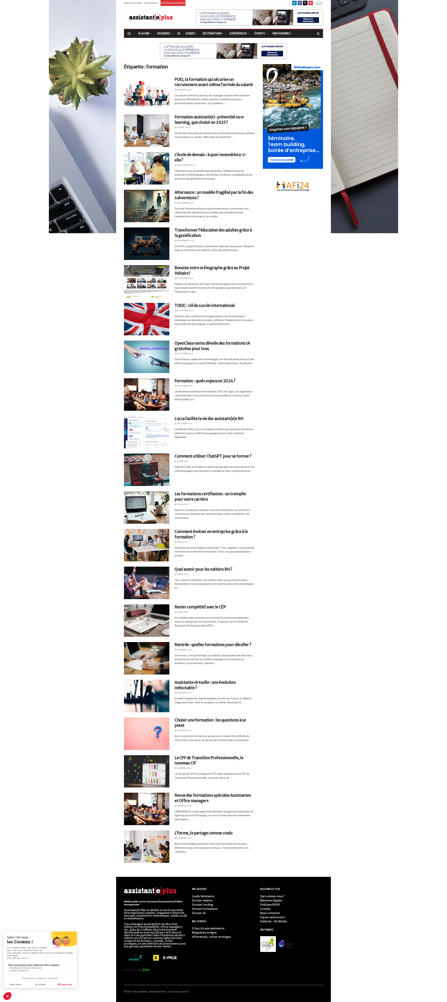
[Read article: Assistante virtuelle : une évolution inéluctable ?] (146, 696)
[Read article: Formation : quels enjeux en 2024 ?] (146, 394)
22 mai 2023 (182, 461)
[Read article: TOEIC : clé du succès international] (146, 319)
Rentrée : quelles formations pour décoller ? (213, 644)
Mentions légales (271, 900)
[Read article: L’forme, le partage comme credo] (146, 846)
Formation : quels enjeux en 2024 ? (205, 380)
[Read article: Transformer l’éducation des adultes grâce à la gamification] (146, 243)
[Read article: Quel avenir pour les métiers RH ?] (146, 583)
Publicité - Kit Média (273, 921)
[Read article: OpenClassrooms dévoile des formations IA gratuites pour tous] (146, 357)
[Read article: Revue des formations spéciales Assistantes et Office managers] (146, 809)
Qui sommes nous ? (272, 896)
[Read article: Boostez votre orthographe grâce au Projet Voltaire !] (146, 281)
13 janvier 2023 (184, 650)
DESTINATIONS (212, 33)
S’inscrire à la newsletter (172, 3)
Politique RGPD (270, 904)
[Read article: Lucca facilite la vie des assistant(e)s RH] (146, 432)
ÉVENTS (260, 33)
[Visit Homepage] (148, 17)
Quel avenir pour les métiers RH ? (203, 569)
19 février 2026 (184, 90)
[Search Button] (318, 33)
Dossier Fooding (202, 904)
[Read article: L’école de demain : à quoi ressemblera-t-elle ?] (146, 168)
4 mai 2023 (181, 542)
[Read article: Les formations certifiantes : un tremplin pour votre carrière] (146, 507)
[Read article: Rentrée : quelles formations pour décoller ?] (146, 658)
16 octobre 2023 (184, 310)
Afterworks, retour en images (211, 936)
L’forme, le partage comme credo (203, 833)
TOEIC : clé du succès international (205, 305)
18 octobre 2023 (184, 278)
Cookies (265, 909)
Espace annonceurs (272, 917)
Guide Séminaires (203, 896)
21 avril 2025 (183, 127)
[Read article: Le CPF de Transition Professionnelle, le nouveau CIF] (146, 771)
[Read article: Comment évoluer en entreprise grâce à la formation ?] (146, 545)
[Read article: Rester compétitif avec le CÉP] (146, 620)
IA (179, 33)
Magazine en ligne (133, 3)
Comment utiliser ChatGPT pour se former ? (213, 456)
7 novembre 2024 (185, 203)
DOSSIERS (163, 33)
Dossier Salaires (202, 900)
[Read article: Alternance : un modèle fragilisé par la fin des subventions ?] (146, 206)
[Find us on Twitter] (305, 3)
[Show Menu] (129, 33)
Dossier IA (199, 913)
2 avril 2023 (182, 574)
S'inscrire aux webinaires (208, 928)
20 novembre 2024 (186, 165)
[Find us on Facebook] (300, 3)
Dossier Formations (205, 909)
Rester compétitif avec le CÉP (200, 607)
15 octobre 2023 (184, 353)
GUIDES (190, 33)
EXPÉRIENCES (238, 33)
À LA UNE (144, 33)
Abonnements (151, 3)
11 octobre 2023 (184, 386)
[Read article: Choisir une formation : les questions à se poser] (146, 733)
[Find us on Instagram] (310, 3)
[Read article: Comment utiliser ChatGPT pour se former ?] (146, 470)
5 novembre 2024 (185, 240)
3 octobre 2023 (184, 423)
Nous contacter (270, 913)
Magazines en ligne (204, 932)
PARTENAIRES (281, 33)
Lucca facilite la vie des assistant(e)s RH (209, 418)
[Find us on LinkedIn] (294, 3)
